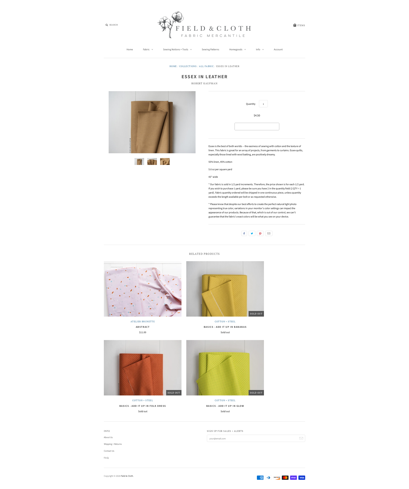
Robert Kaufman (204, 83)
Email (268, 233)
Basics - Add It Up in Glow (225, 406)
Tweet (252, 233)
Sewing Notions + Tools (176, 49)
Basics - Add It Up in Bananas (225, 327)
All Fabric (206, 66)
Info (258, 49)
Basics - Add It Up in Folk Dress (142, 406)
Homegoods (236, 49)
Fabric (146, 49)
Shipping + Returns (113, 444)
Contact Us (109, 451)
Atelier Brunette (143, 321)
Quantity (250, 104)
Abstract (143, 327)
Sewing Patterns (210, 49)
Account (278, 49)
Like (244, 233)
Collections (188, 66)
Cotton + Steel (225, 321)
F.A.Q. (106, 457)
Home (130, 49)
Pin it (260, 233)
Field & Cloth (127, 476)
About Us (108, 437)
